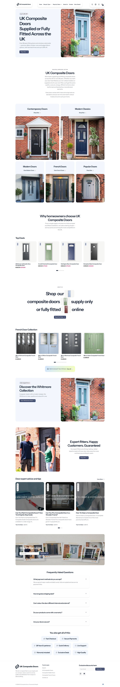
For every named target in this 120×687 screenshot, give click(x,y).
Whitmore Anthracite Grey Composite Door (23, 264)
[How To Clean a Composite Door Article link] (90, 504)
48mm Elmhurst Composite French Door (25, 356)
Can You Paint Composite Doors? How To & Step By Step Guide (29, 514)
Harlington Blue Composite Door (70, 264)
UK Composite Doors (24, 684)
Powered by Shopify (33, 684)
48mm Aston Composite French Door (94, 355)
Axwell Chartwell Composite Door (47, 264)
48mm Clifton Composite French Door (47, 356)
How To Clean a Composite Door (87, 513)
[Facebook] (84, 673)
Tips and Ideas (19, 524)
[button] (92, 4)
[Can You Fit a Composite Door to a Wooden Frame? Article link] (60, 504)
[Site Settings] (96, 4)
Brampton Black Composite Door (93, 264)
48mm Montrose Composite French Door (71, 356)
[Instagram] (80, 673)
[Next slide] (104, 254)
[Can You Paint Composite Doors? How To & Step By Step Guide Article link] (30, 504)
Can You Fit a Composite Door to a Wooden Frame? (58, 514)
